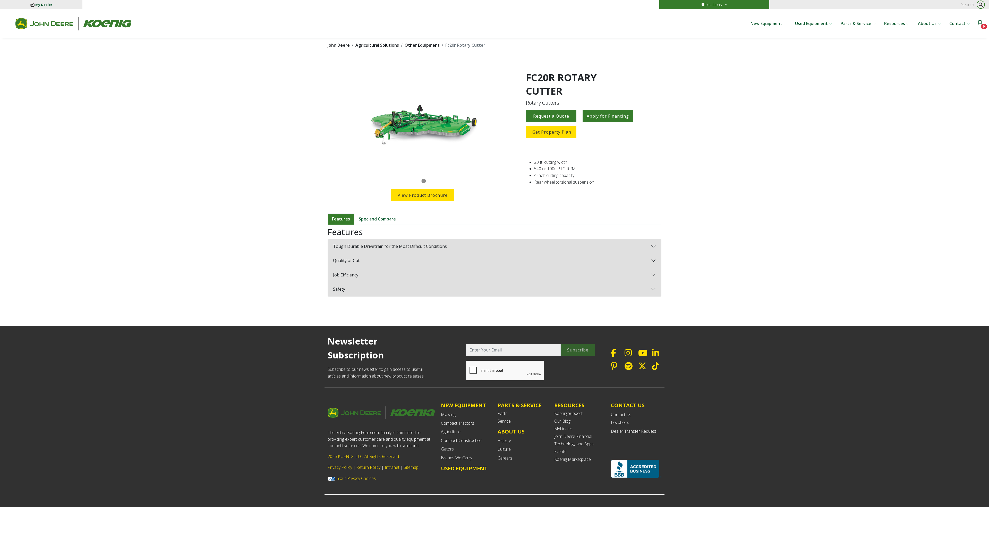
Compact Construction (461, 440)
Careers (505, 458)
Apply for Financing (608, 116)
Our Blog (562, 421)
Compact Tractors (457, 423)
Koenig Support (568, 413)
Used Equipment (812, 23)
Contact (958, 23)
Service (504, 421)
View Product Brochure (423, 195)
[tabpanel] (424, 123)
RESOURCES (569, 405)
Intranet (392, 467)
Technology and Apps (574, 444)
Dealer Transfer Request (633, 431)
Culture (504, 449)
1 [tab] (423, 181)
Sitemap (411, 467)
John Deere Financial (573, 436)
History (504, 441)
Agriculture (451, 432)
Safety (339, 289)
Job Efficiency (345, 275)
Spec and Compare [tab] (377, 219)
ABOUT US (511, 431)
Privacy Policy (340, 467)
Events (560, 451)
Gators (447, 449)
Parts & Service (856, 23)
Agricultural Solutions (377, 45)
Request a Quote (551, 116)
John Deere (339, 45)
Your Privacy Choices (356, 478)
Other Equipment (422, 45)
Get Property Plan (551, 132)
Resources (895, 23)
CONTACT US (628, 405)
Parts (502, 413)
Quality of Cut (346, 260)
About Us (927, 23)
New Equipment (767, 23)
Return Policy (368, 467)
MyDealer (563, 428)
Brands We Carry (456, 458)
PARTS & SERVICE (520, 405)
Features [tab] (341, 219)
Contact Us (621, 414)
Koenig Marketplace (572, 459)
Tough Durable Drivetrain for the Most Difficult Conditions (390, 246)
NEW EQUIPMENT (463, 405)
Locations (713, 4)
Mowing (448, 414)
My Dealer (43, 4)
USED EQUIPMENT (464, 468)
